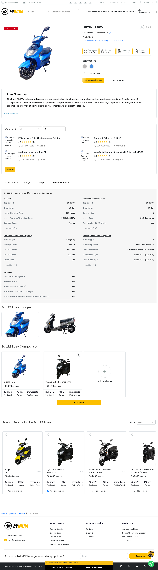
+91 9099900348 (11, 2)
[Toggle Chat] (151, 554)
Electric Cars (55, 533)
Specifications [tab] (11, 182)
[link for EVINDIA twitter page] (74, 2)
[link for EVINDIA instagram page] (121, 566)
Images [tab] (27, 182)
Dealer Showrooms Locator (134, 533)
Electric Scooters (57, 529)
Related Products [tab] (61, 182)
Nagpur (119, 159)
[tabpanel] (79, 246)
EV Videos (90, 537)
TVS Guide (126, 540)
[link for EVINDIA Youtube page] (84, 2)
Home (4, 513)
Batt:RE (22, 513)
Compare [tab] (42, 182)
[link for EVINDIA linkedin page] (79, 2)
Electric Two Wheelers (59, 544)
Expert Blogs (91, 533)
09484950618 (27, 146)
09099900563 (103, 146)
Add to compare (93, 73)
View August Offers (93, 80)
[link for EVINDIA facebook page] (70, 2)
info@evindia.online (33, 2)
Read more (9, 113)
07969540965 (27, 159)
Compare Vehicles (130, 529)
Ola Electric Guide (130, 537)
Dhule (42, 159)
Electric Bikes (55, 537)
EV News (89, 529)
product (13, 513)
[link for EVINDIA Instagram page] (89, 2)
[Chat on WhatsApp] (151, 563)
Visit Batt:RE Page (116, 80)
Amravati (120, 146)
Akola (42, 146)
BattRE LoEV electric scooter (25, 99)
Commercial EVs (57, 540)
